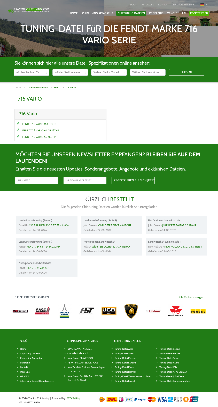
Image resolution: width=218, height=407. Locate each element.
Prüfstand (25, 362)
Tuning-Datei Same (169, 358)
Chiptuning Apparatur (31, 358)
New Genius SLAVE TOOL (80, 358)
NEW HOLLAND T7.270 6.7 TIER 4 (183, 246)
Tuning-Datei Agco (124, 348)
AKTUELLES (148, 4)
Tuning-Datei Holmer (125, 371)
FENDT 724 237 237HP (39, 267)
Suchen (186, 72)
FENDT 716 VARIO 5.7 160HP (39, 137)
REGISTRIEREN (199, 13)
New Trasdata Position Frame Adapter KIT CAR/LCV (86, 369)
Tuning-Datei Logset (125, 381)
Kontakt (24, 367)
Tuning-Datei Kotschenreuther (174, 381)
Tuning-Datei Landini (125, 362)
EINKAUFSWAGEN (182, 4)
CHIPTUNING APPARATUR (97, 13)
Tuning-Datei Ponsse (125, 358)
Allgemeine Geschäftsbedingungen (37, 381)
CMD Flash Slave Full (77, 353)
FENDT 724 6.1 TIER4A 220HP (43, 246)
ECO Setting (73, 398)
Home (23, 348)
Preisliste (156, 13)
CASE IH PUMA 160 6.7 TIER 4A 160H (49, 225)
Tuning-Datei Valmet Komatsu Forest (133, 376)
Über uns (25, 371)
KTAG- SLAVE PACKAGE (79, 348)
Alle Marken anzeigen (191, 297)
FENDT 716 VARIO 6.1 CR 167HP (40, 130)
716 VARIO (71, 87)
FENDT (57, 87)
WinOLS (172, 13)
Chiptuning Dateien (30, 353)
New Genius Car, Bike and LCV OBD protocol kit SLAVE (85, 378)
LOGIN (133, 4)
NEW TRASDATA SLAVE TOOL (82, 362)
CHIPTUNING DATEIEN (131, 13)
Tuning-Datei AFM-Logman (173, 371)
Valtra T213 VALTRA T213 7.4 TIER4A (111, 246)
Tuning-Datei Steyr (124, 353)
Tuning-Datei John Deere (171, 376)
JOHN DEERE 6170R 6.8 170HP (114, 225)
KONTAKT (163, 4)
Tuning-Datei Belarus (169, 348)
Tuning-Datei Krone (124, 367)
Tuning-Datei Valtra (169, 362)
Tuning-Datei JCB (168, 367)
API (184, 13)
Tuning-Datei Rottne (169, 353)
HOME (74, 13)
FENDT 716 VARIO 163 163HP (39, 124)
